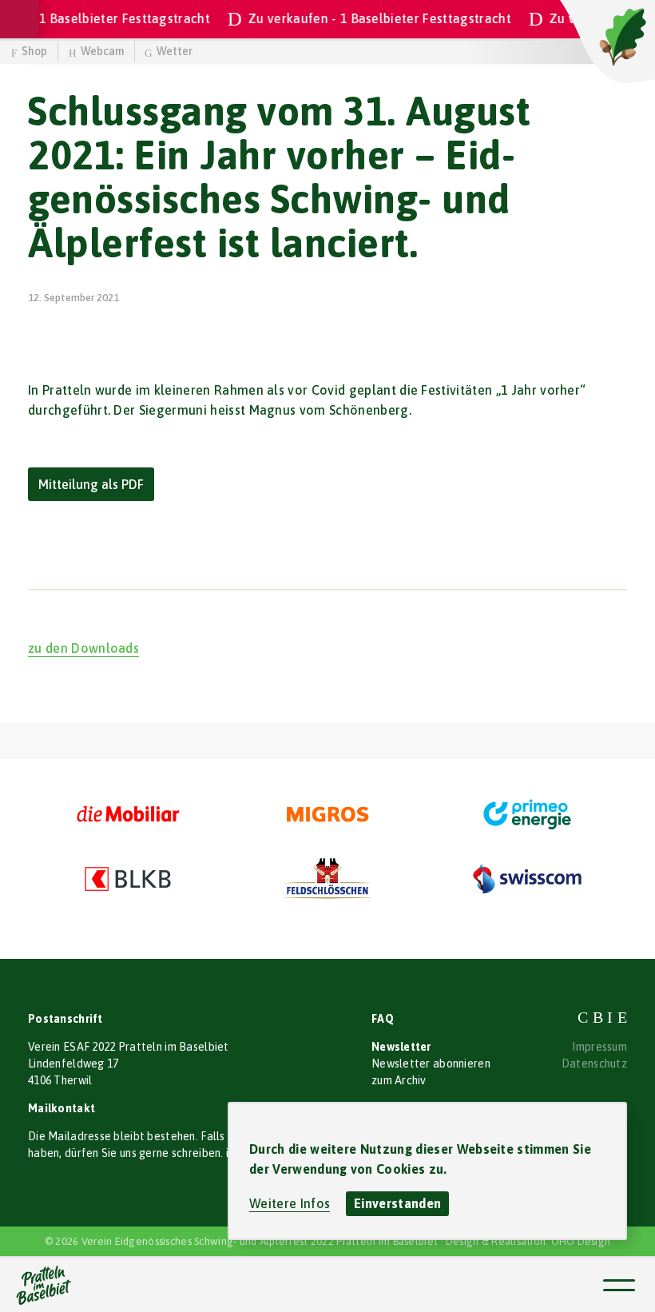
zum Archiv (399, 1080)
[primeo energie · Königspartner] (527, 815)
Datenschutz (594, 1063)
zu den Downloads (83, 648)
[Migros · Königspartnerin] (327, 815)
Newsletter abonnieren (430, 1063)
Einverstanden (397, 1203)
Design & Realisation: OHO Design (528, 1241)
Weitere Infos (289, 1203)
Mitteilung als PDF (91, 484)
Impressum (599, 1046)
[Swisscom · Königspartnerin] (527, 879)
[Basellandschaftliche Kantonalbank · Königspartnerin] (128, 879)
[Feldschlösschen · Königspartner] (327, 879)
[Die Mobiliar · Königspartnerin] (128, 815)
